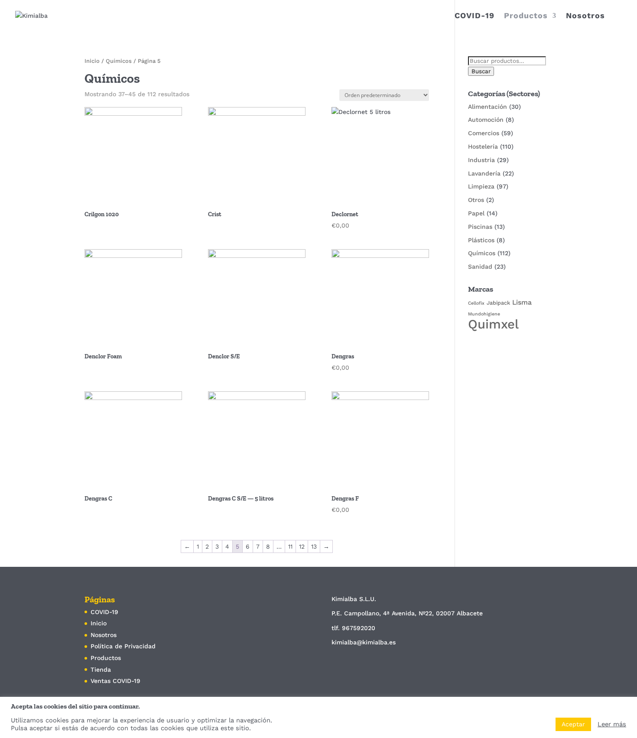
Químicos (119, 61)
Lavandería (484, 173)
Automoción (486, 119)
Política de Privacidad (123, 646)
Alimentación (487, 106)
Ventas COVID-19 (115, 680)
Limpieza (481, 186)
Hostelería (483, 146)
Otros (476, 199)
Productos (526, 16)
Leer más (612, 724)
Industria (481, 159)
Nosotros (585, 16)
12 (302, 546)
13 (314, 546)
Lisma (522, 302)
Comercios (483, 133)
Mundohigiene (484, 314)
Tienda (101, 669)
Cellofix (476, 303)
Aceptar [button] (573, 724)
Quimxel (493, 324)
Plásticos (481, 240)
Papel (476, 213)
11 (290, 546)
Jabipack (498, 302)
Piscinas (480, 226)
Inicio (92, 61)
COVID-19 (474, 16)
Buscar (481, 71)
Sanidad (480, 266)
